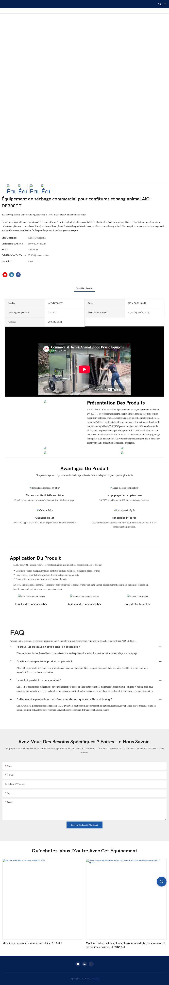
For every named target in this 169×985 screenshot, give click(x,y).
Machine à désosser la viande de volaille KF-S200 (32, 943)
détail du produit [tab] (84, 288)
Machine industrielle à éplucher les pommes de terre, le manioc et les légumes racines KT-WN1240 (125, 945)
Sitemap (95, 978)
